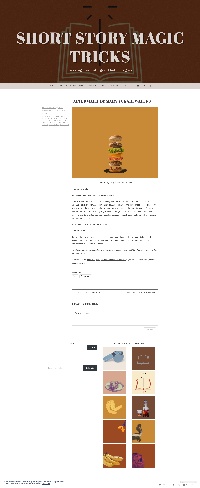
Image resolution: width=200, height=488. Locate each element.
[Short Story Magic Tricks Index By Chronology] (143, 359)
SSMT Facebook (138, 250)
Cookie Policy (46, 484)
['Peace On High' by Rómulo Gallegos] (143, 456)
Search (71, 343)
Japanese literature (50, 122)
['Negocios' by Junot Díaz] (114, 432)
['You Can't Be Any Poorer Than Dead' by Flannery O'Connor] (143, 432)
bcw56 (60, 108)
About (51, 86)
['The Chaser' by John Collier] (143, 408)
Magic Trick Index (97, 86)
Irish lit (59, 118)
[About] (143, 383)
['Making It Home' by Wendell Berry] (114, 456)
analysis (63, 116)
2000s (49, 116)
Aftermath (55, 116)
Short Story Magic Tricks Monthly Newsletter (106, 260)
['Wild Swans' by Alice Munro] (114, 408)
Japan (53, 120)
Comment (149, 330)
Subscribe (90, 368)
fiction (53, 118)
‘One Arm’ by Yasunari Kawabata (141, 293)
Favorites (114, 86)
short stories (54, 125)
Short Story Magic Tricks (100, 47)
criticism (45, 118)
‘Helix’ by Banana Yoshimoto (87, 293)
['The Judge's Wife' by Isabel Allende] (114, 383)
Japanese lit (61, 120)
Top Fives (128, 86)
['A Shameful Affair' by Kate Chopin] (114, 359)
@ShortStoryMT (79, 253)
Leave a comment (48, 130)
